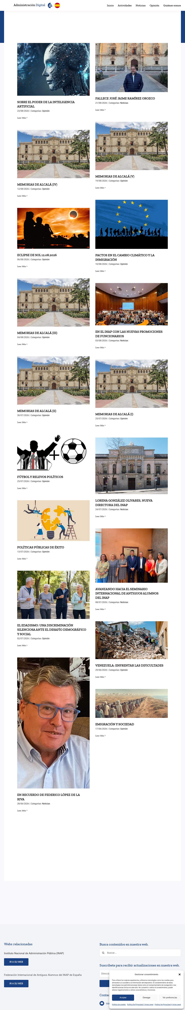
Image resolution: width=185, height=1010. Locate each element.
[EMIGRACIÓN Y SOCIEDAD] (131, 703)
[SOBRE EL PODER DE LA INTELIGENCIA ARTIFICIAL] (53, 69)
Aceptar (123, 997)
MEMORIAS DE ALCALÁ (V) (131, 143)
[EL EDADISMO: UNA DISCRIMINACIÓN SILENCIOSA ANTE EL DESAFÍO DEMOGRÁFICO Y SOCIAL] (53, 595)
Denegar (146, 997)
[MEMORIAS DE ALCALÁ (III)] (53, 302)
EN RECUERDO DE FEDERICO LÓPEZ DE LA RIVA (53, 718)
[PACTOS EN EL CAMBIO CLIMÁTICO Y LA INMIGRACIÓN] (131, 224)
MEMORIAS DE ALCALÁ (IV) (53, 151)
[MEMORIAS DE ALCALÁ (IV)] (53, 154)
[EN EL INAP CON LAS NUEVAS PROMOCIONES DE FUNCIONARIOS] (131, 304)
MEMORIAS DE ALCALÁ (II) (53, 377)
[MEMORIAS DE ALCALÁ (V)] (131, 146)
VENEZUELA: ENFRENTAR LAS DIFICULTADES (131, 637)
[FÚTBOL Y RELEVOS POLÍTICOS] (53, 452)
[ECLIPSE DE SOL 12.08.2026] (53, 228)
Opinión (46, 111)
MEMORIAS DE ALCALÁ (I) (131, 380)
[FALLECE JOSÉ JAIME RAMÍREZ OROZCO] (131, 67)
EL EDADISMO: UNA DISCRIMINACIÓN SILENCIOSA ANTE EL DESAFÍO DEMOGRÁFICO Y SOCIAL (53, 588)
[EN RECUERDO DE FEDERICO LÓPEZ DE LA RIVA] (53, 722)
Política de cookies (119, 1005)
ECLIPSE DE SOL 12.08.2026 (53, 225)
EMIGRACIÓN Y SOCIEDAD (131, 700)
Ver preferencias (170, 997)
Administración (29, 5)
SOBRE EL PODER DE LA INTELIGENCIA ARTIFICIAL (53, 64)
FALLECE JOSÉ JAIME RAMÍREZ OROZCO (131, 64)
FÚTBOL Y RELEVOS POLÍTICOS (53, 449)
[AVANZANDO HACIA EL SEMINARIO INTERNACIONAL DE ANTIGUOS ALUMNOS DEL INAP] (131, 555)
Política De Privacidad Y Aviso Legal (140, 1005)
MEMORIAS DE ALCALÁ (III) (53, 299)
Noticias (124, 103)
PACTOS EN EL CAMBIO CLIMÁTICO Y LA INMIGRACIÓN (131, 219)
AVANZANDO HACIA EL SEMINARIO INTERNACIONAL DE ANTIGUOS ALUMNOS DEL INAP (131, 548)
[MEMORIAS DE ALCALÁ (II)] (53, 380)
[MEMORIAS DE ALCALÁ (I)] (131, 384)
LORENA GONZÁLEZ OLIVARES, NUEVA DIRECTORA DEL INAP (131, 461)
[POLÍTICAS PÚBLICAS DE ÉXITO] (53, 520)
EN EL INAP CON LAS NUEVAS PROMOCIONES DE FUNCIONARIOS (131, 299)
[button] (179, 974)
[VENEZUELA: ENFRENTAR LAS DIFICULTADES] (131, 640)
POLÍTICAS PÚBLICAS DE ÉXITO (53, 517)
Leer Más (21, 118)
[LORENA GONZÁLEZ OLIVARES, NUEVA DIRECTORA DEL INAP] (131, 466)
